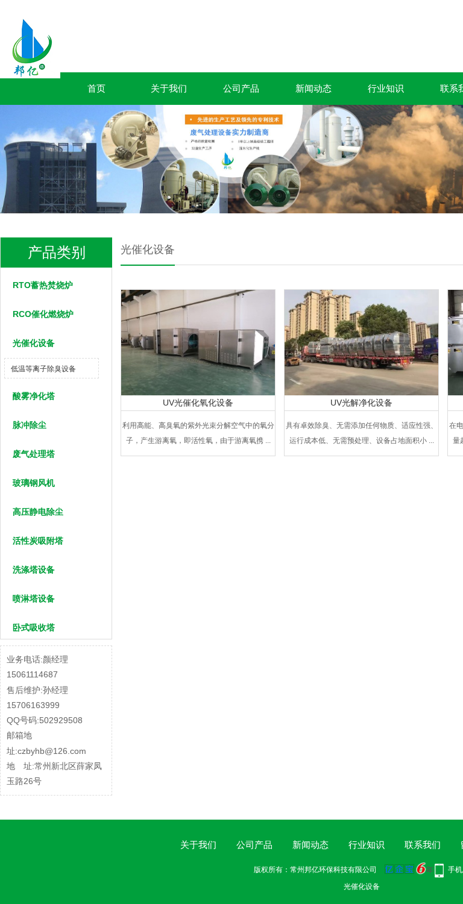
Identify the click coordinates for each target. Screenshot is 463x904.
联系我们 (423, 845)
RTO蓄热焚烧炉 (43, 285)
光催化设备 (34, 343)
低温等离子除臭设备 (43, 369)
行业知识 (386, 88)
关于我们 (169, 88)
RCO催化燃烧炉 (43, 314)
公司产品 (241, 88)
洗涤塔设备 (34, 569)
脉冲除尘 (29, 425)
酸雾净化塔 (34, 396)
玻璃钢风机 (34, 483)
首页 (96, 88)
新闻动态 (313, 88)
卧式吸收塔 (34, 627)
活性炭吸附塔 (38, 540)
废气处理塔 (34, 454)
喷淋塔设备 (34, 598)
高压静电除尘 (38, 511)
